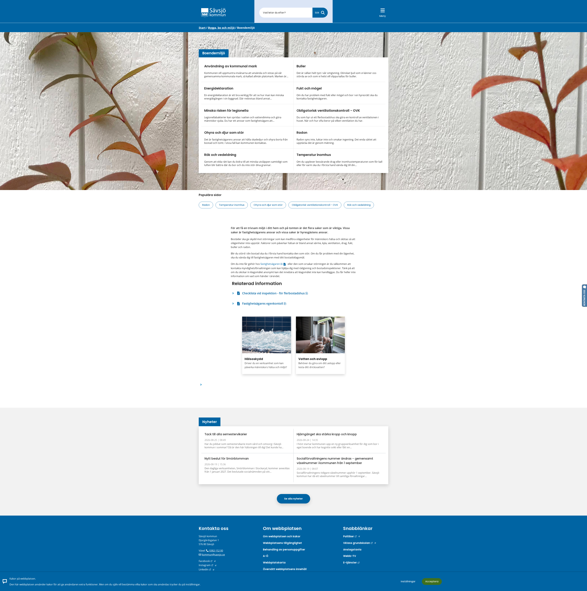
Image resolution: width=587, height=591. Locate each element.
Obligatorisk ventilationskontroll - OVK (328, 110)
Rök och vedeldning (220, 154)
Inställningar (408, 581)
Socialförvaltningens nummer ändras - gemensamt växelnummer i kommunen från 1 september (335, 461)
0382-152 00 (216, 550)
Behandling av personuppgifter (284, 549)
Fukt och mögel (309, 88)
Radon (302, 132)
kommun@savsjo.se (213, 554)
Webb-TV (349, 556)
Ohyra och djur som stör (224, 132)
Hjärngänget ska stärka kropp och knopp (327, 434)
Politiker (351, 536)
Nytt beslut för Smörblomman (227, 459)
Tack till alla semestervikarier (226, 434)
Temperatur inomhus (314, 154)
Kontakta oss (213, 528)
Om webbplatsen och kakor (281, 536)
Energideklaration (218, 88)
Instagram (207, 565)
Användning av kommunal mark (230, 66)
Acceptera (431, 581)
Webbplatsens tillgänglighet (282, 543)
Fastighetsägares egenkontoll (264, 303)
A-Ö (265, 556)
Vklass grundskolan (359, 543)
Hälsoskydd (254, 359)
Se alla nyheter (293, 498)
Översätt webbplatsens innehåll (285, 569)
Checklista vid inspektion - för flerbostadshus (275, 293)
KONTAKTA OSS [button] (584, 297)
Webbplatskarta (274, 562)
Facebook (207, 561)
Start (202, 28)
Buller (301, 66)
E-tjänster (351, 562)
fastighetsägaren (273, 264)
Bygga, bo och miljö (221, 28)
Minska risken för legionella (226, 110)
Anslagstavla (352, 549)
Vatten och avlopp (312, 359)
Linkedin (206, 569)
